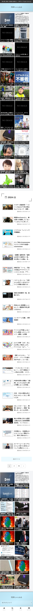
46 (19, 466)
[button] (29, 366)
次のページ (16, 459)
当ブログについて (7, 602)
